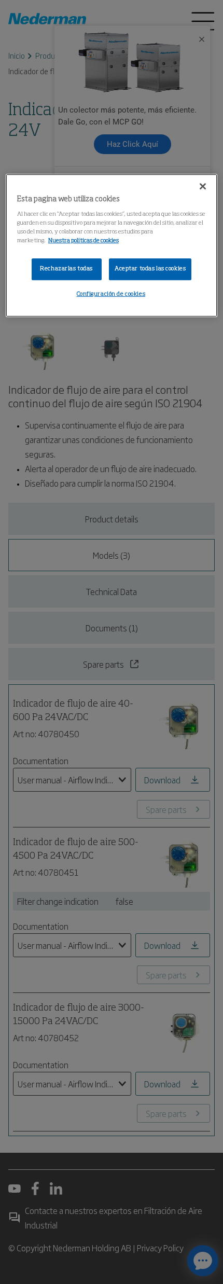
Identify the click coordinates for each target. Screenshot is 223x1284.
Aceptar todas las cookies (150, 269)
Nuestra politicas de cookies (83, 241)
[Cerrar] (202, 186)
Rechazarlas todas (66, 269)
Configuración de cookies (111, 294)
